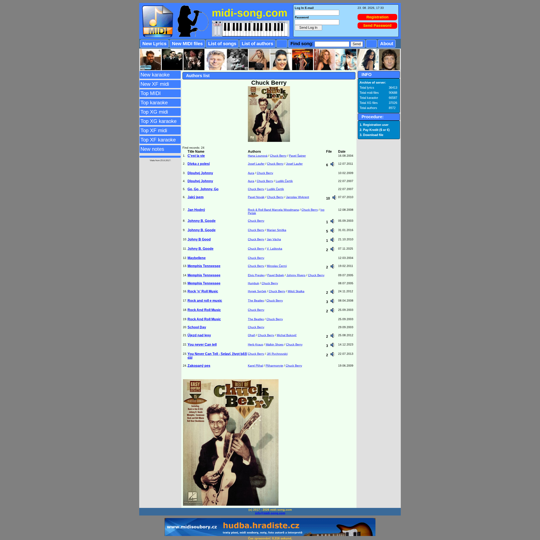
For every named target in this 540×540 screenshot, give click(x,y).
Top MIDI (150, 93)
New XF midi (154, 84)
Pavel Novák (256, 197)
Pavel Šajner (297, 155)
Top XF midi (153, 130)
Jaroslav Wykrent (297, 197)
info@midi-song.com (270, 513)
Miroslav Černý (277, 266)
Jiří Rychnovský (277, 353)
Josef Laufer (256, 163)
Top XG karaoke (158, 121)
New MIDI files (187, 43)
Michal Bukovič (287, 335)
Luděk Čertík (284, 181)
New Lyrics (154, 43)
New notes (152, 149)
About (386, 43)
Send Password (377, 25)
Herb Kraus (255, 344)
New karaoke (155, 75)
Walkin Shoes (275, 344)
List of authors (257, 43)
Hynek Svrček (257, 291)
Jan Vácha (274, 239)
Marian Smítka (276, 230)
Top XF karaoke (158, 140)
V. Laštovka (274, 248)
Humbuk (253, 283)
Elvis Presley (256, 275)
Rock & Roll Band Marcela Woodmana (273, 209)
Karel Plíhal (255, 365)
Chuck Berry (278, 155)
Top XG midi (154, 112)
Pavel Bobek (275, 275)
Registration (377, 17)
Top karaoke (154, 102)
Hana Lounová (257, 155)
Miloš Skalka (296, 291)
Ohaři (251, 335)
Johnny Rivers (295, 275)
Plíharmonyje (274, 365)
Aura (251, 173)
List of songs (222, 43)
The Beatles (256, 300)
